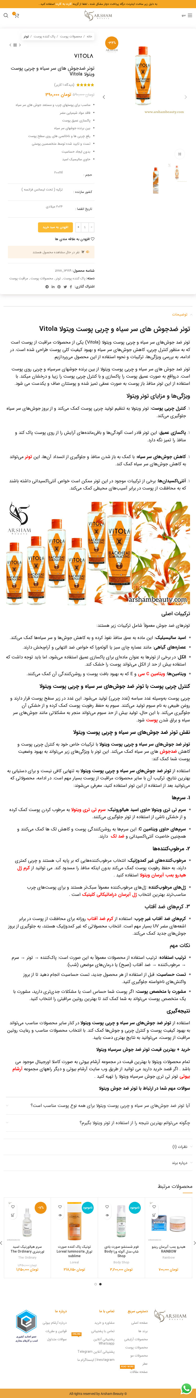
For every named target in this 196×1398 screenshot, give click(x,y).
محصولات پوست (70, 36)
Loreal (74, 1262)
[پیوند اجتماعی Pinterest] (59, 287)
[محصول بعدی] (10, 45)
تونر (26, 36)
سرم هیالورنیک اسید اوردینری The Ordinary (27, 1249)
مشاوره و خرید (104, 1322)
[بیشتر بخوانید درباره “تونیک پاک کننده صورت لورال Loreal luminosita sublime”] (60, 1215)
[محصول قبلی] (19, 45)
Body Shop (121, 1262)
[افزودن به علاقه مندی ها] (154, 1206)
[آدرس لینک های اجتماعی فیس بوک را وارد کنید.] (70, 287)
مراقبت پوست (18, 278)
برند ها (143, 1331)
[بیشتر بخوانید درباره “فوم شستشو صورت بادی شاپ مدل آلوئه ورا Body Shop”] (107, 1215)
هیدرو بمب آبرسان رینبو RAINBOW (168, 1249)
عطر (145, 1363)
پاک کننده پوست (44, 36)
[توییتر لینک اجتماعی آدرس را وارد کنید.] (65, 287)
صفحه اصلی (139, 1322)
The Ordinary (27, 1257)
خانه (89, 36)
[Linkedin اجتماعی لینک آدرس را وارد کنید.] (53, 287)
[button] (154, 1215)
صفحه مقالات (134, 1371)
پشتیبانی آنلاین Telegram (95, 1351)
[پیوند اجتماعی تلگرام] (47, 287)
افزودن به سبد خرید (55, 227)
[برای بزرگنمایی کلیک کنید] (180, 154)
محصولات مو (139, 1355)
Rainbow (169, 1257)
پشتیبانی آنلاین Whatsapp (93, 1340)
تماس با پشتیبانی (102, 1331)
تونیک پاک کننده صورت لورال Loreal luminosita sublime (74, 1251)
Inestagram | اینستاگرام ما (95, 1360)
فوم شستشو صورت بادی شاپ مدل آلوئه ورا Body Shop (121, 1251)
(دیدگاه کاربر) (64, 84)
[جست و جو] (6, 15)
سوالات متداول (57, 1339)
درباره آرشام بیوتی (55, 1322)
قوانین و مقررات (56, 1331)
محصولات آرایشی (136, 1339)
